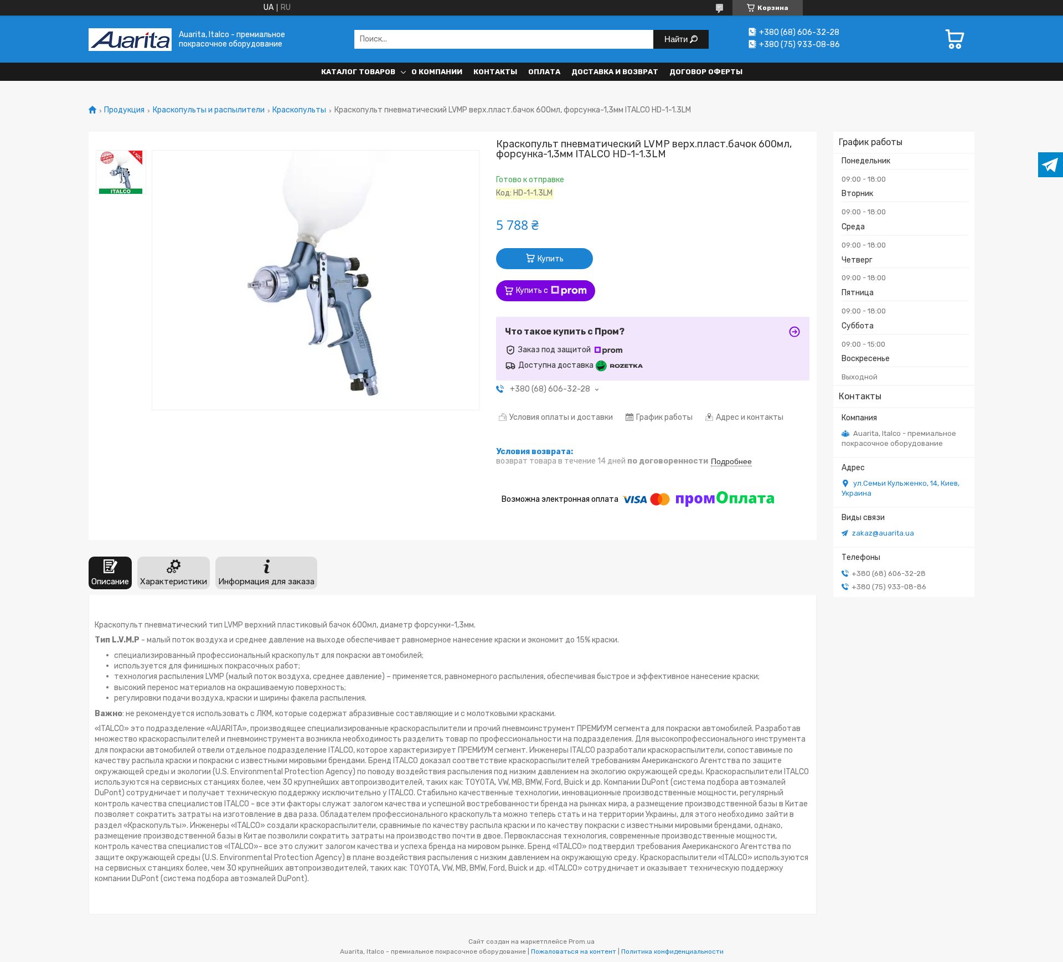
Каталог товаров (358, 72)
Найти (677, 39)
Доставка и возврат (614, 72)
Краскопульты (299, 110)
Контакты (495, 72)
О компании (436, 72)
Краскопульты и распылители (209, 110)
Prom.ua (582, 941)
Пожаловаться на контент (573, 951)
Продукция (124, 110)
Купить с (532, 290)
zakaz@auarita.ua (883, 533)
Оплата (544, 72)
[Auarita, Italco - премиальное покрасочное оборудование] (130, 39)
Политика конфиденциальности (672, 951)
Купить (551, 259)
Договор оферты (705, 72)
